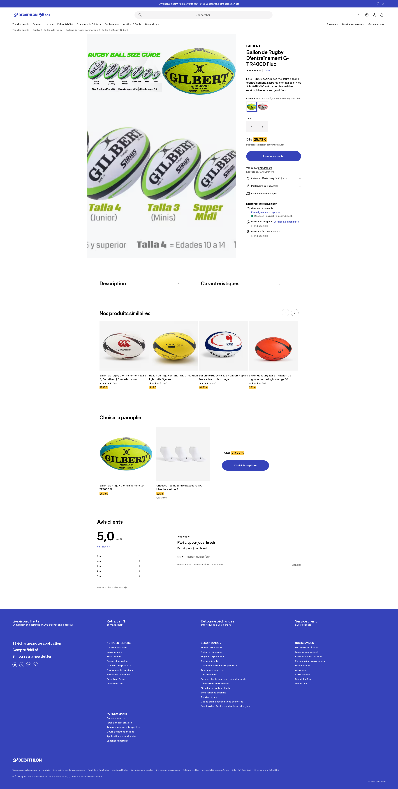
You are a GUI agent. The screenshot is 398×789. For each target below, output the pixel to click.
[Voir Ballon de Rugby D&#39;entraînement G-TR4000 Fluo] (126, 454)
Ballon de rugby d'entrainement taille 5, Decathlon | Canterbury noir (123, 377)
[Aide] (367, 15)
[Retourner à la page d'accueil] (31, 15)
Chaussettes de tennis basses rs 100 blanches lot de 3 (179, 487)
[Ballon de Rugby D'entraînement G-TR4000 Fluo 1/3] (199, 71)
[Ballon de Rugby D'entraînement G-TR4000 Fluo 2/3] (124, 71)
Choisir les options (245, 465)
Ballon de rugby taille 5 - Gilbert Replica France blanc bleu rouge (223, 377)
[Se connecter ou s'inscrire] (374, 15)
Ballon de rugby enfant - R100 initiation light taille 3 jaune (173, 377)
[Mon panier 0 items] (382, 15)
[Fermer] (383, 3)
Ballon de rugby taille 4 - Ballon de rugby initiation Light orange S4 (270, 377)
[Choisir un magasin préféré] (359, 15)
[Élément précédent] (285, 312)
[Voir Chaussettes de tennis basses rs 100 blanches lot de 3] (183, 454)
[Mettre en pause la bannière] (378, 3)
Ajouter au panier (274, 156)
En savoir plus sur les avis (110, 587)
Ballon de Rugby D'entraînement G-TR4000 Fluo (122, 487)
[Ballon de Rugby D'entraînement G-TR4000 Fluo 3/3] (161, 183)
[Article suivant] (294, 312)
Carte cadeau (376, 24)
